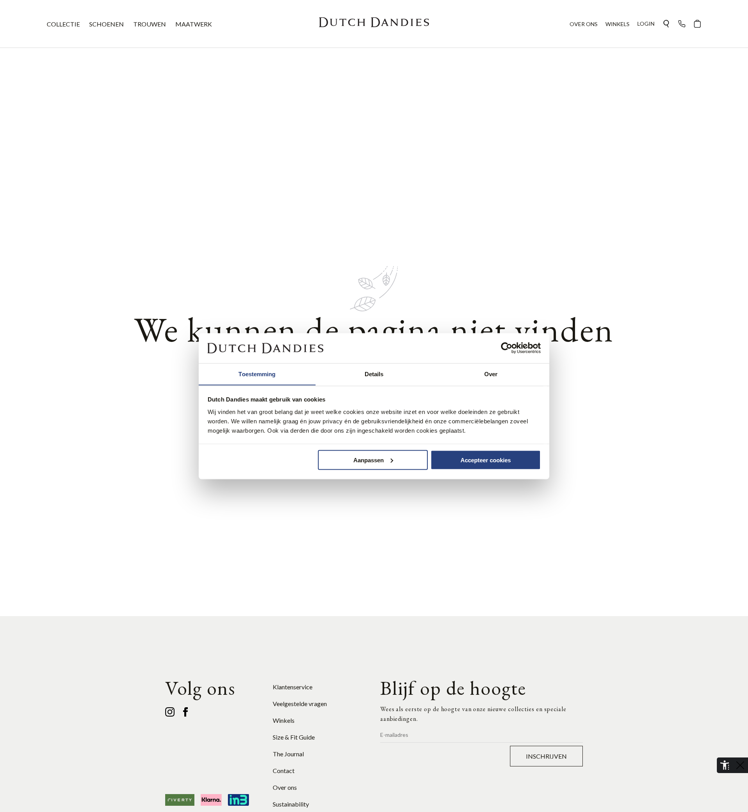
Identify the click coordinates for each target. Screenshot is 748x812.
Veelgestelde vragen (300, 703)
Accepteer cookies (485, 459)
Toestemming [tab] (256, 373)
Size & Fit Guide (294, 737)
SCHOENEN (106, 24)
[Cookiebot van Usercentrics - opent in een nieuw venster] (507, 348)
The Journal (288, 753)
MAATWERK (193, 24)
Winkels (284, 720)
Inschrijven (546, 756)
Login (645, 23)
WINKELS (617, 24)
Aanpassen (368, 459)
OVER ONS (584, 24)
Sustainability (291, 804)
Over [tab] (490, 373)
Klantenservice (292, 686)
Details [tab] (374, 373)
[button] (666, 24)
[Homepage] (374, 23)
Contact (284, 770)
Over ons (285, 787)
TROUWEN (149, 24)
